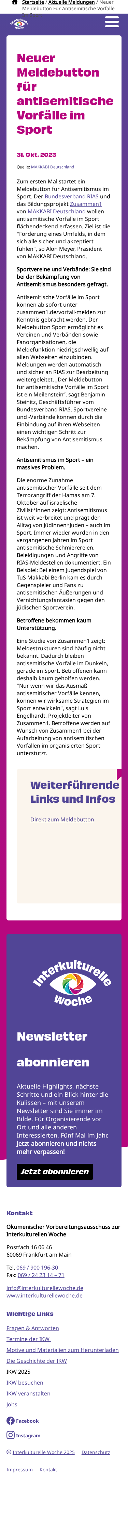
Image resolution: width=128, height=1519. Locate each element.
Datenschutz (96, 1452)
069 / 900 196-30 (37, 1267)
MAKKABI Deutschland (52, 167)
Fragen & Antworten (32, 1328)
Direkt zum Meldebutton (62, 819)
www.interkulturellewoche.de (44, 1295)
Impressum (19, 1469)
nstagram (29, 1435)
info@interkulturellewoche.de (44, 1288)
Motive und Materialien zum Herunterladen (62, 1350)
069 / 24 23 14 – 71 (41, 1275)
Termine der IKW (28, 1339)
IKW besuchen (24, 1382)
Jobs (11, 1404)
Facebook (27, 1421)
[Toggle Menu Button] (112, 22)
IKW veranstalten (28, 1393)
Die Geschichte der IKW (36, 1361)
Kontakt (48, 1469)
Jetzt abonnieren (55, 1171)
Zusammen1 (86, 204)
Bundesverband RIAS (72, 196)
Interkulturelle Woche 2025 (44, 1452)
